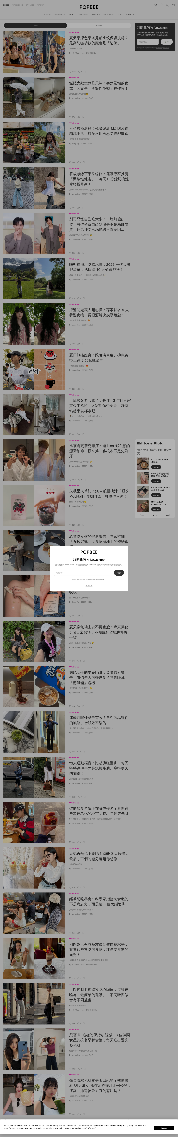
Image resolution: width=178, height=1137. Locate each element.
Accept (164, 1128)
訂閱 (119, 572)
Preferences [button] (91, 1128)
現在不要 (89, 585)
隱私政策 (101, 579)
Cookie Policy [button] (37, 1128)
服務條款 (94, 579)
